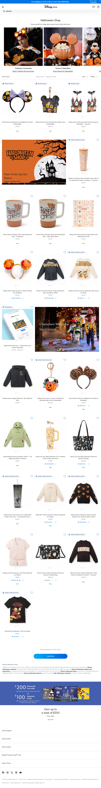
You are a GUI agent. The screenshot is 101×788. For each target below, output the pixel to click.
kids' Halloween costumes (62, 673)
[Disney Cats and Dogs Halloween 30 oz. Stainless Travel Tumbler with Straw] (50, 436)
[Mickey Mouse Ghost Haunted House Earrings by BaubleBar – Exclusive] (83, 101)
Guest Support (7, 731)
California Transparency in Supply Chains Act (33, 783)
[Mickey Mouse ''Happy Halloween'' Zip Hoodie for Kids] (17, 378)
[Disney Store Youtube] (20, 772)
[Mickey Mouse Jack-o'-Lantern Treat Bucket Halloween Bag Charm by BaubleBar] (50, 378)
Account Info (6, 739)
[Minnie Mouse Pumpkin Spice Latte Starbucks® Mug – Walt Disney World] (50, 214)
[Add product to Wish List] (98, 140)
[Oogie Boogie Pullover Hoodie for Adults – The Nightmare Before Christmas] (17, 436)
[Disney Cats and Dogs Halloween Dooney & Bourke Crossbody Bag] (50, 552)
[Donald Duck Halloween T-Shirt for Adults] (17, 610)
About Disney (5, 783)
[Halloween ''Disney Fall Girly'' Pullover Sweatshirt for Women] (50, 494)
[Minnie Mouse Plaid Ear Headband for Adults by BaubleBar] (83, 378)
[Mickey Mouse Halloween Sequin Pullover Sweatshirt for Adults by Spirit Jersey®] (83, 494)
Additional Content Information (35, 779)
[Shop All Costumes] (67, 329)
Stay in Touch (6, 763)
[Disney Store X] (12, 772)
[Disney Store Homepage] (50, 7)
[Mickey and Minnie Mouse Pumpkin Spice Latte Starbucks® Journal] (83, 214)
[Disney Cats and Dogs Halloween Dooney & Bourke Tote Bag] (83, 436)
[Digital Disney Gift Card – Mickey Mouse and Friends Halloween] (17, 325)
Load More (50, 656)
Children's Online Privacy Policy (89, 779)
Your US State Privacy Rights (61, 779)
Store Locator (6, 747)
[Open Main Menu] (3, 7)
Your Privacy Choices (75, 779)
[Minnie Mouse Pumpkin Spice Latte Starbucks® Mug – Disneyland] (17, 214)
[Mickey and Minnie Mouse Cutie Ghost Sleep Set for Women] (17, 552)
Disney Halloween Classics (33, 673)
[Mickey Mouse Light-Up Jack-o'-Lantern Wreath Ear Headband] (17, 270)
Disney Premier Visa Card (11, 755)
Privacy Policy (48, 779)
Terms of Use (22, 779)
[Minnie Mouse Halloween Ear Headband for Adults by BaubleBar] (17, 101)
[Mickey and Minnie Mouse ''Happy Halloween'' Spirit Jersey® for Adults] (50, 270)
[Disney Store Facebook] (2, 772)
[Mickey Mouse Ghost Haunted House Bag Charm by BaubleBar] (50, 101)
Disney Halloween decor (69, 671)
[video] (63, 46)
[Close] (99, 2)
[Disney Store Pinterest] (16, 772)
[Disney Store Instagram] (7, 772)
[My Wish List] (93, 7)
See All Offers (93, 2)
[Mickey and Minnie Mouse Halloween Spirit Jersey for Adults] (83, 270)
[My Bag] (98, 7)
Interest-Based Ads (15, 783)
